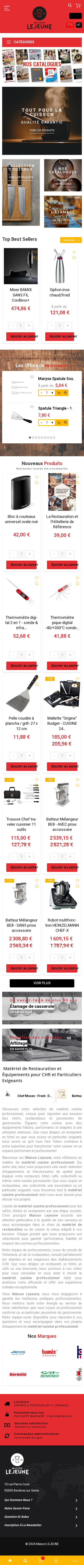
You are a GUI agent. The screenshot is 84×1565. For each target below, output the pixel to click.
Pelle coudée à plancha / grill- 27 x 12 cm (21, 723)
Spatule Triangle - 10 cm (59, 408)
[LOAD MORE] (42, 983)
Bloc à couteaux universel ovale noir (21, 519)
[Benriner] (49, 1374)
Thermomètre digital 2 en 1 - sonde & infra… (21, 623)
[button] (40, 79)
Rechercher (70, 5)
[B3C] (18, 1374)
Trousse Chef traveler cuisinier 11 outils (21, 824)
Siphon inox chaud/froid (60, 292)
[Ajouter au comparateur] (35, 258)
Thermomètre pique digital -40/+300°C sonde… (62, 623)
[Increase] (29, 326)
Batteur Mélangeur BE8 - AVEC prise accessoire (62, 824)
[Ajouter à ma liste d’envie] (35, 252)
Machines (69, 240)
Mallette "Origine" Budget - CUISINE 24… (62, 723)
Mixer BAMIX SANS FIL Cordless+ (21, 295)
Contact (75, 16)
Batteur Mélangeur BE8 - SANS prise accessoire (21, 925)
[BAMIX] (49, 1353)
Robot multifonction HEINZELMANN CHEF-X (62, 925)
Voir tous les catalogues (63, 182)
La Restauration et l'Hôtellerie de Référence (62, 522)
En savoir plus (63, 220)
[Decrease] (12, 326)
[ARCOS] (18, 1353)
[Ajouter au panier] (59, 392)
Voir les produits (42, 130)
